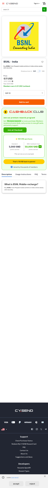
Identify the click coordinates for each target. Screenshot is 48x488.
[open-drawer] (3, 3)
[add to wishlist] (42, 62)
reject (32, 484)
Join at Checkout (15, 130)
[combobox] (20, 9)
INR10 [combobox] (7, 93)
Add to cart (24, 102)
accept (16, 484)
